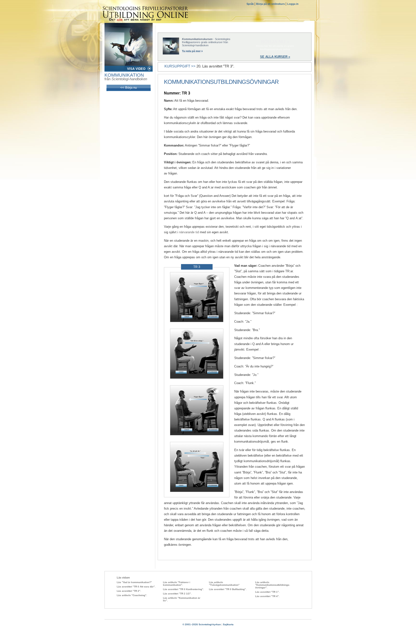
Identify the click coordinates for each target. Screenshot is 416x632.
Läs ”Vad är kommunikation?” (134, 582)
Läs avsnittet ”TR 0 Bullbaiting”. (228, 589)
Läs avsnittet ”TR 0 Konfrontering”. (183, 589)
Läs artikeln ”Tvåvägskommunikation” (224, 583)
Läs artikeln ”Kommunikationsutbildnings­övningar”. (272, 585)
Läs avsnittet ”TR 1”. (267, 592)
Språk (250, 3)
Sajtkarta (228, 624)
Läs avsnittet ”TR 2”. (129, 591)
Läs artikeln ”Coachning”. (132, 595)
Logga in (293, 3)
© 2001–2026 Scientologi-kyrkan (201, 624)
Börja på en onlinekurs (271, 3)
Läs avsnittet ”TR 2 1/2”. (177, 593)
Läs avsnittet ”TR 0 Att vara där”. (136, 586)
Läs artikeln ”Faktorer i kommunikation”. (176, 583)
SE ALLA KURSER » (275, 57)
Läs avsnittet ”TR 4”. (267, 596)
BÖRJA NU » (275, 41)
